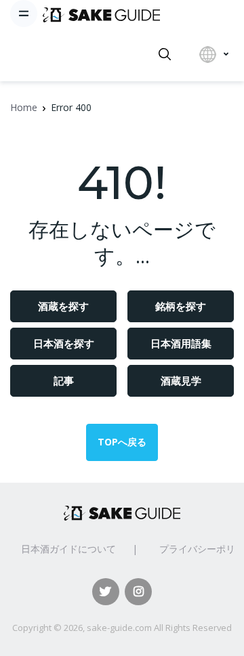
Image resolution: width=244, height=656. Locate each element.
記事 (64, 380)
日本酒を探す (63, 343)
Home (23, 107)
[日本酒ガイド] (101, 13)
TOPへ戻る (122, 441)
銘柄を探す (180, 306)
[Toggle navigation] (23, 13)
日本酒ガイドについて (68, 548)
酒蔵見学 (181, 380)
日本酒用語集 (180, 343)
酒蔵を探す (63, 306)
